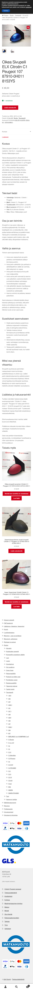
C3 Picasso (11, 758)
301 (9, 708)
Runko (12, 15)
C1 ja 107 (25, 15)
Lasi (7, 658)
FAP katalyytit (8, 623)
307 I (9, 711)
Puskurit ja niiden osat (13, 677)
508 (9, 730)
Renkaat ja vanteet (10, 642)
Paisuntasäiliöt (11, 673)
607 (9, 733)
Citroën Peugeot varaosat (12, 889)
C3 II (9, 752)
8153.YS (17, 120)
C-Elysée (11, 740)
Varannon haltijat (11, 799)
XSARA (10, 790)
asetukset (28, 7)
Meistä (6, 911)
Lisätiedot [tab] (5, 137)
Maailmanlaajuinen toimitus (13, 903)
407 (9, 724)
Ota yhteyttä (8, 914)
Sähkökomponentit (10, 803)
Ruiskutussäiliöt (11, 683)
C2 (9, 746)
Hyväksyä (6, 10)
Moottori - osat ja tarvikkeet (12, 636)
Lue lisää (16, 498)
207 (9, 702)
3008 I (10, 705)
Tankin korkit (10, 689)
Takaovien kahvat (11, 686)
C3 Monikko (12, 755)
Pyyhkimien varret (11, 680)
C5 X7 (10, 777)
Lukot (8, 661)
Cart (25, 985)
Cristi (10, 784)
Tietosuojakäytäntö (10, 893)
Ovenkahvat (10, 664)
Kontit (6, 629)
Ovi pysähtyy (10, 667)
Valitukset (7, 929)
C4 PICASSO (12, 768)
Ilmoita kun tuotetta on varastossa (16, 493)
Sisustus (7, 806)
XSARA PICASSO (13, 793)
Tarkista (7, 921)
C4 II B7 (10, 765)
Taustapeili (18, 15)
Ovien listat (9, 670)
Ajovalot (8, 648)
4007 (9, 718)
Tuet (7, 796)
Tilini (6, 925)
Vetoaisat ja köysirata (11, 815)
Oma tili (5, 987)
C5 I (9, 771)
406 (9, 721)
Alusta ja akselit (9, 620)
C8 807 (10, 781)
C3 (9, 749)
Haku (16, 987)
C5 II (9, 774)
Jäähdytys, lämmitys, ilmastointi (14, 626)
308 (9, 714)
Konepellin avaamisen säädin (15, 655)
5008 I (10, 727)
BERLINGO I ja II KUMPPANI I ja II (18, 736)
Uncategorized (8, 812)
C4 (9, 762)
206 (9, 699)
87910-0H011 (9, 122)
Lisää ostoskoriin (10, 107)
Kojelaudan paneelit (12, 651)
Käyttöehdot (8, 896)
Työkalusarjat (8, 809)
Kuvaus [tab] (4, 131)
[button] (28, 27)
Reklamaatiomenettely (11, 918)
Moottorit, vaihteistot (10, 639)
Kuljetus (7, 900)
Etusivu (6, 15)
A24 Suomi (7, 979)
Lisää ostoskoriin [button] (17, 551)
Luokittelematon (9, 633)
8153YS (22, 120)
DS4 (9, 787)
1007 (9, 696)
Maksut (6, 907)
